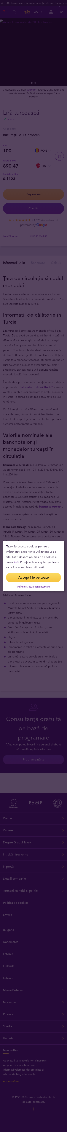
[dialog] (33, 566)
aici (16, 562)
